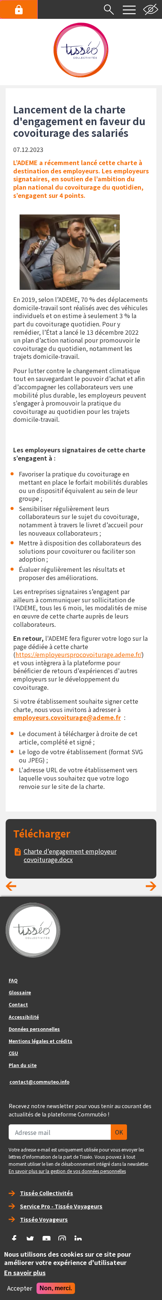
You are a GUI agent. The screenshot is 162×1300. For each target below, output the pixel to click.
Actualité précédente (17, 888)
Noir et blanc (150, 9)
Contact (18, 1004)
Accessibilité (24, 1017)
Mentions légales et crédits (40, 1041)
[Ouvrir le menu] (129, 9)
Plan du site (23, 1065)
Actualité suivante (145, 888)
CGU (13, 1053)
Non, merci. (56, 1288)
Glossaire (20, 992)
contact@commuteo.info (39, 1081)
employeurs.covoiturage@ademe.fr (67, 717)
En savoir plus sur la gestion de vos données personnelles (67, 1171)
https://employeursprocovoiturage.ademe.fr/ (78, 654)
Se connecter (18, 9)
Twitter (30, 1237)
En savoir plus (25, 1273)
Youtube (46, 1237)
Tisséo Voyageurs (44, 1219)
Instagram (62, 1237)
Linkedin (78, 1237)
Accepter (19, 1288)
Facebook (14, 1237)
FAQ (13, 980)
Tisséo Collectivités (46, 1193)
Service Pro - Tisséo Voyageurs (61, 1206)
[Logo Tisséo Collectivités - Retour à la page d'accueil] (81, 50)
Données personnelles (34, 1029)
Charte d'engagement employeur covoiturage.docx (70, 855)
